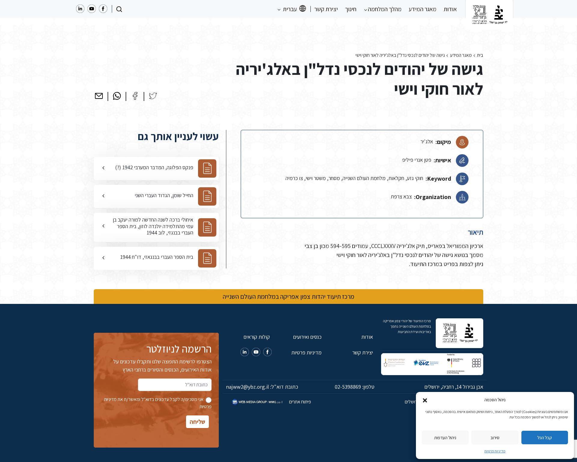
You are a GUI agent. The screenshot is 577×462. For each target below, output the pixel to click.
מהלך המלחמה (384, 9)
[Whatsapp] (117, 96)
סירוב (494, 437)
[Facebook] (135, 96)
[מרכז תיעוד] (489, 9)
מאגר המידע (422, 9)
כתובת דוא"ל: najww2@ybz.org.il (262, 386)
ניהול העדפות (445, 437)
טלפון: (354, 386)
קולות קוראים (256, 336)
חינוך (350, 9)
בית (480, 55)
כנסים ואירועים (307, 336)
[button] (425, 400)
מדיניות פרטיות (494, 451)
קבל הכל (544, 437)
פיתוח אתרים (299, 402)
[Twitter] (153, 96)
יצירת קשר (326, 9)
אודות (450, 9)
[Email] (99, 96)
